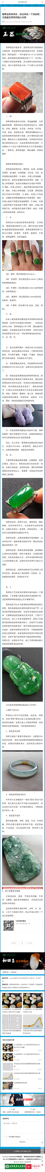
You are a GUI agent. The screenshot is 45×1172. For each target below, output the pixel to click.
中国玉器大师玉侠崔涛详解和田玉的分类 (27, 1073)
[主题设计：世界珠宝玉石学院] (15, 1168)
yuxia (7, 22)
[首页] (42, 1142)
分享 (30, 943)
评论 (24, 22)
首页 (2, 5)
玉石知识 (9, 5)
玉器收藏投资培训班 (20, 1083)
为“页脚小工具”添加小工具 (22, 1151)
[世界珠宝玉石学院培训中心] (22, 3)
